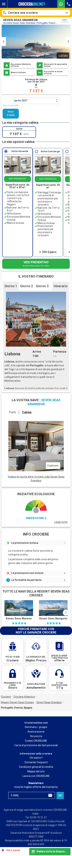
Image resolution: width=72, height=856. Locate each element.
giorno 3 (42, 286)
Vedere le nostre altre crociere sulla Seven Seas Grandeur (36, 478)
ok (60, 795)
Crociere (6, 696)
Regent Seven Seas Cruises (17, 702)
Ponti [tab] (12, 412)
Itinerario (61, 286)
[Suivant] (66, 613)
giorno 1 (10, 286)
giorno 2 (26, 286)
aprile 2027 (20, 100)
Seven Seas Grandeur (49, 702)
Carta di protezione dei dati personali (36, 745)
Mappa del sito (36, 771)
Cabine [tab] (27, 412)
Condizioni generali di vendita (36, 766)
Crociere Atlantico (24, 696)
